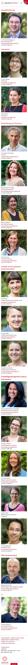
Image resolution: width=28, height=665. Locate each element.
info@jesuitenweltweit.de (8, 643)
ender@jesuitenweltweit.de (8, 302)
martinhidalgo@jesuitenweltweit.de (10, 191)
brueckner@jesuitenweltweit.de (9, 412)
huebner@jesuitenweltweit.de (9, 482)
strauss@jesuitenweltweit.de (9, 260)
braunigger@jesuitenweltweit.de (10, 43)
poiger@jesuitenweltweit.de (8, 82)
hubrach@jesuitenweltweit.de (9, 628)
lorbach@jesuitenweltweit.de (9, 447)
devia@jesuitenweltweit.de (8, 117)
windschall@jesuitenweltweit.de (9, 588)
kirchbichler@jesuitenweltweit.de (10, 371)
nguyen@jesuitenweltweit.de (9, 549)
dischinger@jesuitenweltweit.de (9, 156)
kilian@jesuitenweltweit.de (8, 337)
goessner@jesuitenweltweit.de (9, 226)
